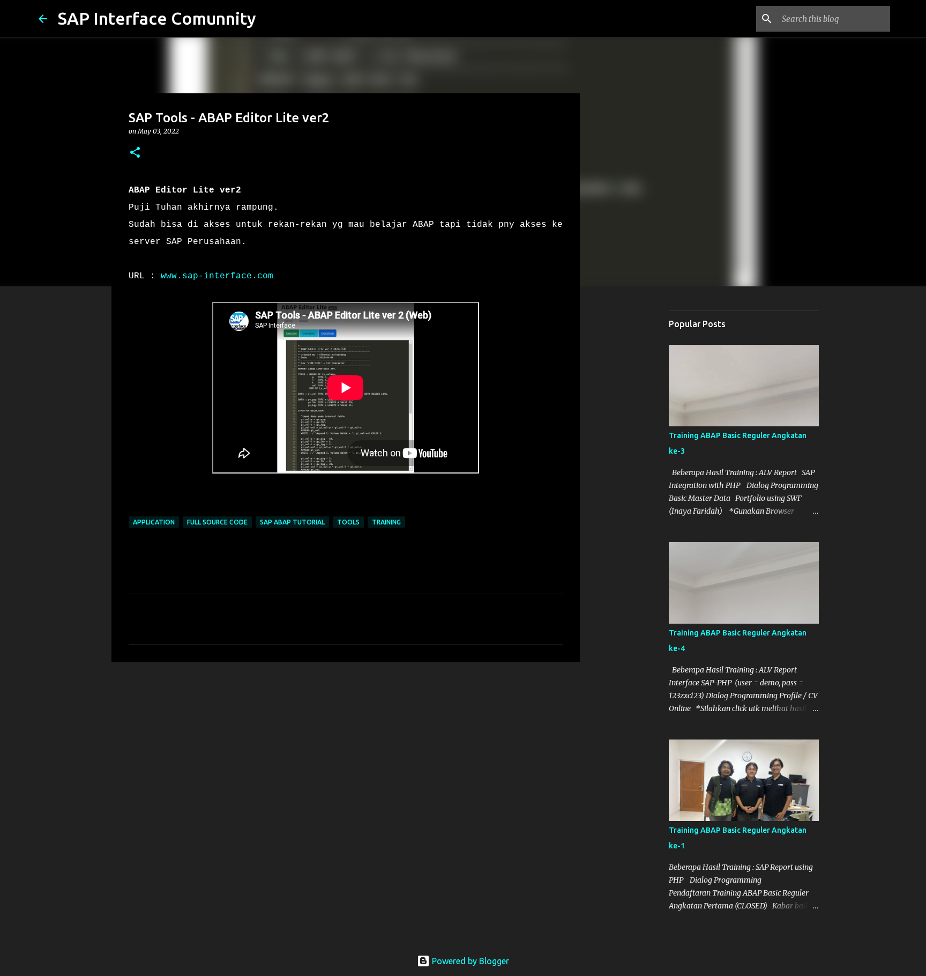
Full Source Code (217, 522)
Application (154, 522)
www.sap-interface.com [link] (217, 276)
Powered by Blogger (469, 961)
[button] (135, 153)
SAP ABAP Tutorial (292, 522)
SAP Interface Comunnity (157, 18)
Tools (348, 522)
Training (386, 522)
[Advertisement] (634, 463)
